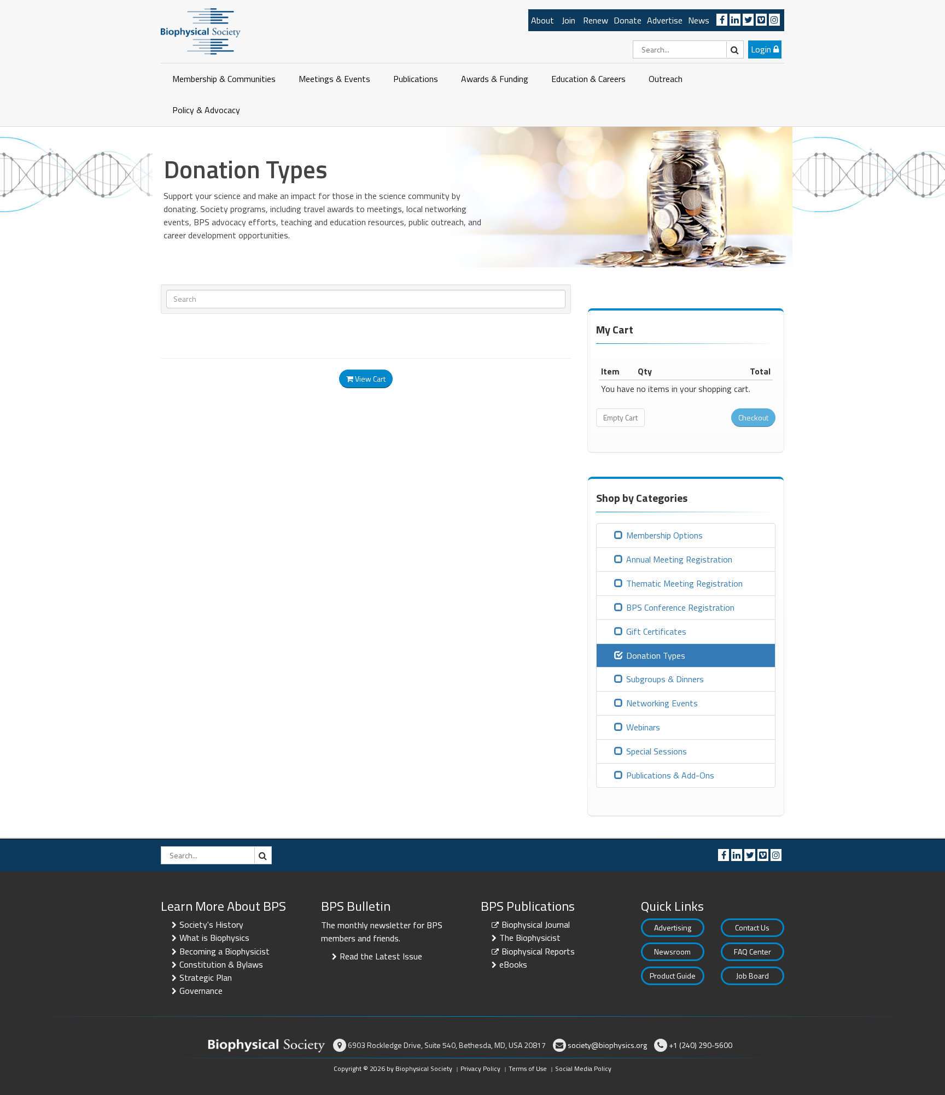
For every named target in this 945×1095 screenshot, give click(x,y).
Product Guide (673, 975)
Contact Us (752, 927)
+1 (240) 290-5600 (700, 1045)
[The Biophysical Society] (201, 30)
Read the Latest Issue (381, 956)
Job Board (752, 975)
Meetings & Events (334, 78)
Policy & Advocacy (206, 109)
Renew (595, 20)
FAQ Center (752, 951)
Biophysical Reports (538, 951)
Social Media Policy (583, 1068)
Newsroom (672, 951)
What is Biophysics (214, 937)
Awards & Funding (494, 78)
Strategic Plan (205, 977)
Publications (415, 78)
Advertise (664, 20)
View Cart (369, 378)
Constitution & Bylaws (221, 964)
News (698, 20)
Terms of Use (528, 1068)
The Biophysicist (530, 937)
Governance (201, 990)
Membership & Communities (224, 78)
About (542, 20)
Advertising (672, 927)
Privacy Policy (480, 1068)
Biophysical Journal (535, 924)
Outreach (665, 78)
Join (568, 20)
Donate (627, 20)
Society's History (211, 924)
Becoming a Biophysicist (224, 951)
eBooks (513, 964)
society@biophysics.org (607, 1045)
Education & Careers (588, 78)
